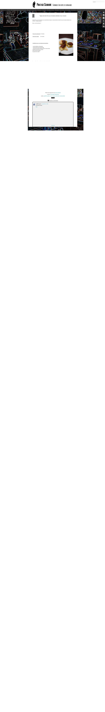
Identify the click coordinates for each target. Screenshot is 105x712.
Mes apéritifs (29, 9)
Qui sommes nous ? (22, 9)
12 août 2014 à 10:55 (44, 103)
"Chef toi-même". (48, 83)
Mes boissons (73, 9)
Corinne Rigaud (58, 92)
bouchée (48, 95)
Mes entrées (34, 9)
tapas (54, 95)
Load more (53, 125)
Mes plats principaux (50, 9)
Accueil (9, 9)
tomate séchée (62, 95)
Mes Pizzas (44, 9)
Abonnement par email (15, 9)
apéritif (45, 95)
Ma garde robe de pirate (90, 9)
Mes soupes (39, 9)
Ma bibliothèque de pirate (81, 9)
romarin (51, 95)
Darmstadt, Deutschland (54, 94)
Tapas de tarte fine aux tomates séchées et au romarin (53, 16)
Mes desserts (62, 9)
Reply (36, 106)
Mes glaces (57, 9)
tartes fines (57, 95)
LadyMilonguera (38, 103)
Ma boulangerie (67, 9)
